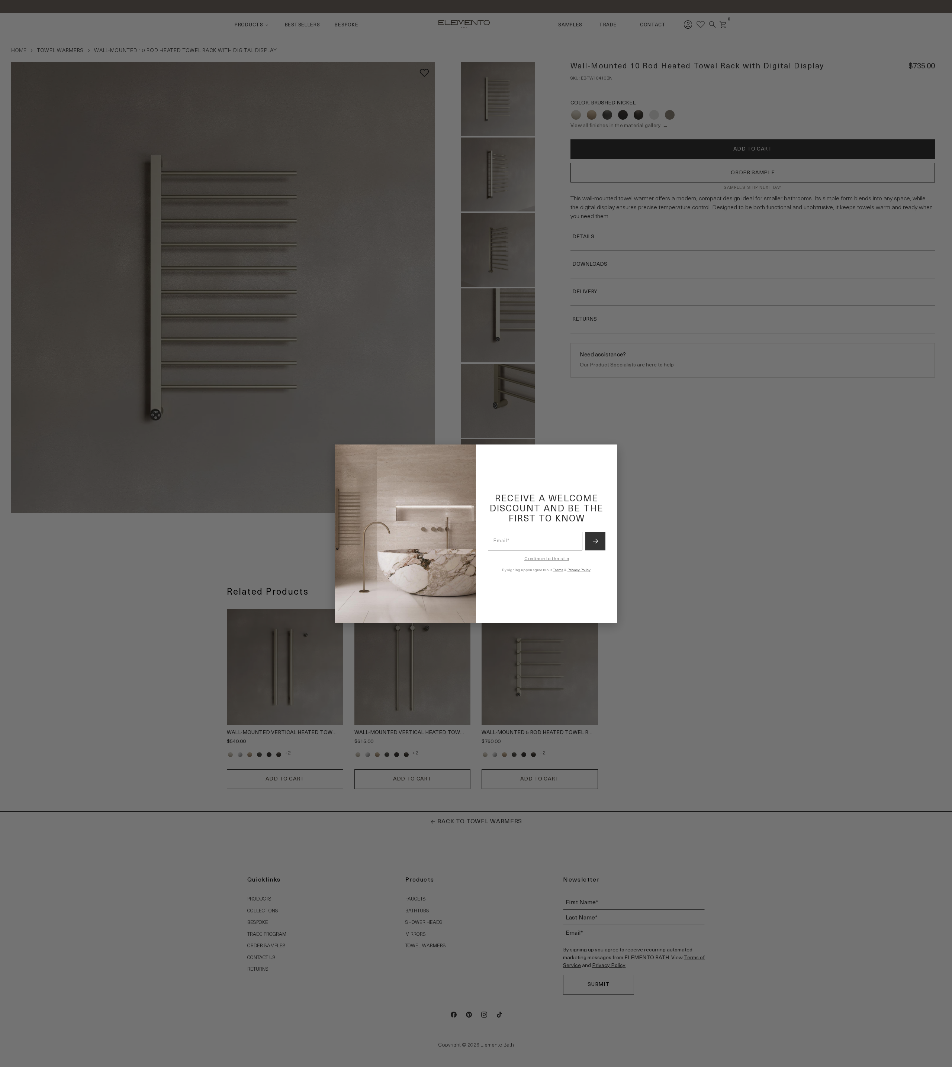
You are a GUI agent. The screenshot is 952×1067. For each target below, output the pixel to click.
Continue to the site (546, 559)
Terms (558, 570)
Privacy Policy (579, 570)
